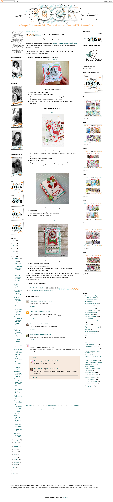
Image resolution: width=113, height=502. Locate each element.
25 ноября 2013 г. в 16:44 (45, 301)
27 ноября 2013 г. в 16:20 (51, 361)
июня (16, 451)
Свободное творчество (91, 374)
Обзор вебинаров (90, 333)
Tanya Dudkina (34, 334)
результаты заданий (48, 290)
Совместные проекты (91, 383)
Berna (53, 220)
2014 (14, 253)
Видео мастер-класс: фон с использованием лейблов (18, 311)
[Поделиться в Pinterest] (57, 288)
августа (16, 446)
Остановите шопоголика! (18, 345)
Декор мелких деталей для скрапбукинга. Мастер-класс (18, 382)
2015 (14, 251)
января (16, 464)
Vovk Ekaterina (52, 59)
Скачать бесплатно (90, 377)
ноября (16, 261)
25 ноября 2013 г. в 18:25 (46, 334)
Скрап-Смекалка (90, 379)
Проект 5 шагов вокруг (37, 290)
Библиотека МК (89, 305)
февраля (16, 462)
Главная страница (52, 405)
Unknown (33, 311)
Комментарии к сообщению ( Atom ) (46, 409)
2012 (14, 468)
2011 (14, 470)
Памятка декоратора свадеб (17, 367)
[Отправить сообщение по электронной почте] (46, 287)
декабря (16, 258)
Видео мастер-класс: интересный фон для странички (18, 353)
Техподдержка (89, 386)
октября (16, 440)
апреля (16, 457)
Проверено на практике (92, 349)
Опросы (87, 339)
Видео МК (88, 324)
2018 (14, 243)
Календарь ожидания (91, 331)
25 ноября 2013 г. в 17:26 (43, 311)
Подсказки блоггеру (91, 344)
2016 (14, 248)
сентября (16, 442)
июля (15, 449)
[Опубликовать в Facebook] (55, 288)
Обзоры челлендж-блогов (92, 336)
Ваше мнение (89, 318)
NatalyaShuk (33, 301)
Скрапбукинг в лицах (91, 381)
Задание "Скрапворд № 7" (18, 286)
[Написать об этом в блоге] (52, 288)
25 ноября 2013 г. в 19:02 (47, 345)
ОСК (86, 342)
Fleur (52, 112)
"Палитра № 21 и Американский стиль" (65, 43)
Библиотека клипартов (91, 303)
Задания (87, 329)
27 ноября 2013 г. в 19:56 (53, 369)
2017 (14, 246)
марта (16, 459)
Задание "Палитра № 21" (18, 396)
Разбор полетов (89, 366)
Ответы (34, 357)
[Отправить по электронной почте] (50, 288)
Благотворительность (91, 316)
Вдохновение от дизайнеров (93, 321)
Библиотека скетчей (91, 310)
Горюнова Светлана (52, 170)
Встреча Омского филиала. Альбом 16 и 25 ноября (18, 419)
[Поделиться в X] (53, 288)
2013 (14, 256)
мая (15, 454)
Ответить (32, 306)
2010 (14, 473)
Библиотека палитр (90, 308)
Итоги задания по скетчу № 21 (18, 402)
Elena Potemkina (39, 369)
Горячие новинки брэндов (92, 327)
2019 (14, 240)
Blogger (65, 497)
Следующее (29, 405)
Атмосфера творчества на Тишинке (18, 435)
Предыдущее (75, 405)
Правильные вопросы (91, 346)
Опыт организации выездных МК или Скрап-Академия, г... (18, 321)
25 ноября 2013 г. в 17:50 (41, 324)
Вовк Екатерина (35, 345)
